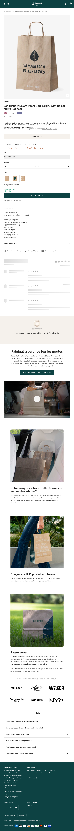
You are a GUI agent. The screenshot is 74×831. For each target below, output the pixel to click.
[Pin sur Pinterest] (14, 200)
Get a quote (37, 195)
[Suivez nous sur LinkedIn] (16, 807)
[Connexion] (65, 4)
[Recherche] (8, 4)
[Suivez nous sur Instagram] (11, 807)
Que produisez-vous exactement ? (18, 734)
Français (21, 815)
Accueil (6, 11)
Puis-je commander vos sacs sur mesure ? (21, 747)
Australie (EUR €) (10, 815)
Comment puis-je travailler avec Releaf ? (20, 753)
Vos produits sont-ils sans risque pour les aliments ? (24, 728)
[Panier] (69, 4)
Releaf (6, 101)
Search (29, 805)
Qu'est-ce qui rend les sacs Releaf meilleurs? (22, 721)
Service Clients (33, 251)
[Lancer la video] (37, 399)
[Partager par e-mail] (20, 200)
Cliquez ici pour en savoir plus (37, 372)
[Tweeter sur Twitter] (17, 200)
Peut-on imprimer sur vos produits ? (18, 741)
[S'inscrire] (54, 778)
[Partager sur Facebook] (11, 200)
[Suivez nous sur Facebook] (6, 807)
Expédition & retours (14, 251)
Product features (10, 243)
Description (8, 209)
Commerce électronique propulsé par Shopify (26, 820)
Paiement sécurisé (51, 251)
